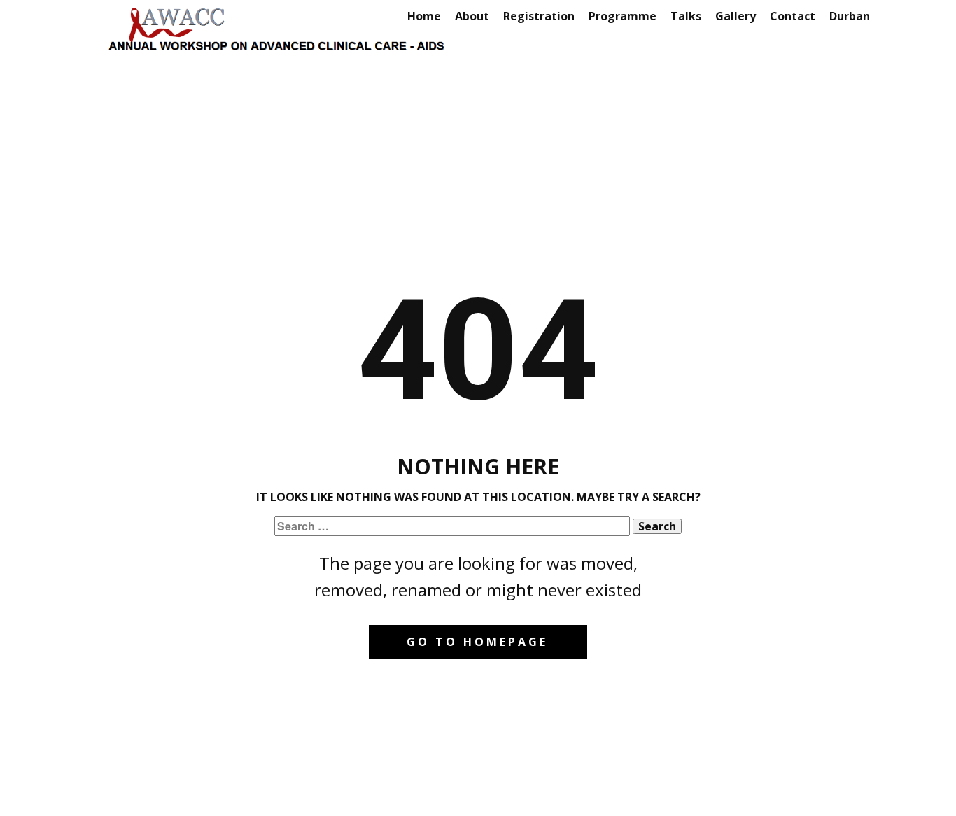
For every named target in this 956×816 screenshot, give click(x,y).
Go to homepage (477, 641)
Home (424, 16)
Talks (685, 16)
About (472, 16)
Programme (622, 16)
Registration (539, 16)
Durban (849, 16)
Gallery (735, 16)
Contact (792, 16)
